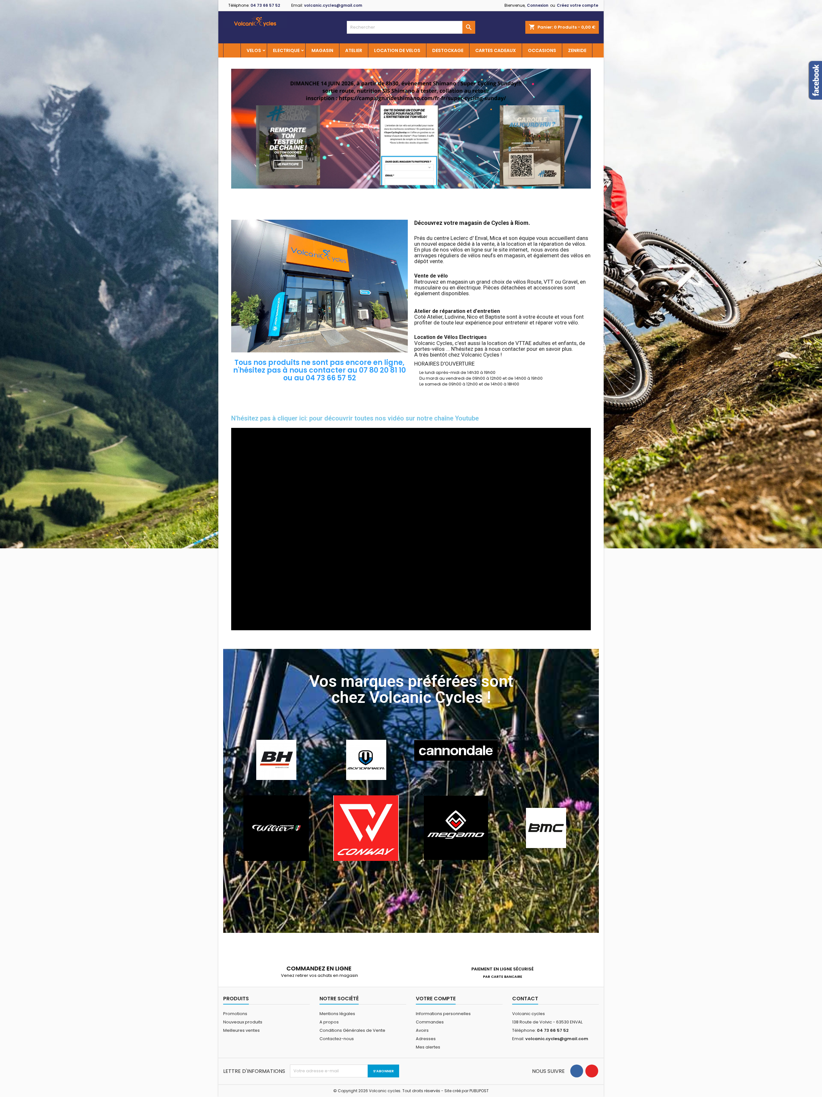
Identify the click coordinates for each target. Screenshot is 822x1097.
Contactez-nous (336, 1039)
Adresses (426, 1039)
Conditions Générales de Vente (352, 1030)
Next (581, 128)
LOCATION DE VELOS (397, 50)
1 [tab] (404, 193)
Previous (241, 128)
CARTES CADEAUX (495, 50)
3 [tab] (417, 193)
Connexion (537, 5)
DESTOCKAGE (447, 50)
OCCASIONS (542, 50)
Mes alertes (428, 1047)
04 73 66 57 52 (265, 5)
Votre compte (436, 998)
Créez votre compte (577, 5)
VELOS (254, 50)
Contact (525, 998)
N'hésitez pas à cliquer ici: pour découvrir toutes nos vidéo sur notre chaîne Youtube (355, 418)
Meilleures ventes (241, 1030)
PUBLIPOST (479, 1090)
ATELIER (353, 50)
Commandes (430, 1022)
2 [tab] (411, 193)
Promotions (235, 1014)
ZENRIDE (577, 50)
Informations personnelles (443, 1014)
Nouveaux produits (242, 1022)
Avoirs (422, 1030)
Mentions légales (337, 1014)
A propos (329, 1022)
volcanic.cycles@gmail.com (333, 5)
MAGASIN (322, 50)
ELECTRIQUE (286, 50)
